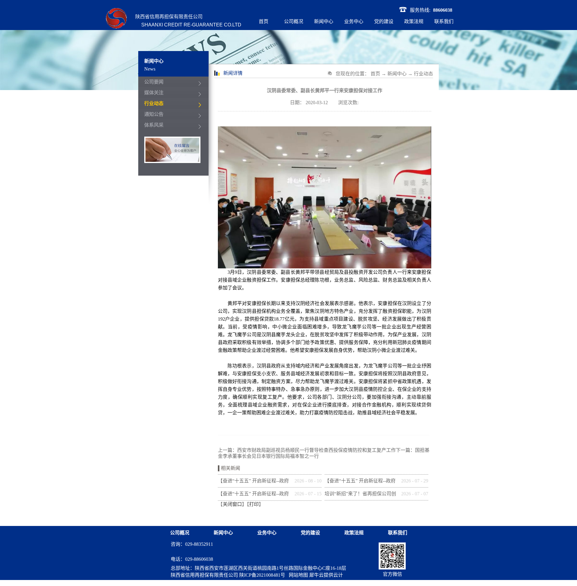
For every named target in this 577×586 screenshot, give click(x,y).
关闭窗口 (232, 504)
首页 (263, 21)
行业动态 (423, 73)
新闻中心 (397, 73)
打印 (254, 504)
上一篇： (307, 450)
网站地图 (297, 575)
